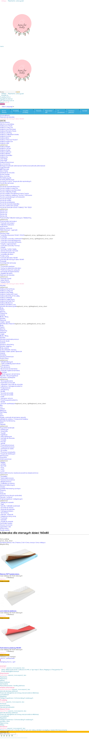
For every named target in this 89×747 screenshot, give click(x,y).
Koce (1, 492)
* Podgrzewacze (5, 388)
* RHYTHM (3, 466)
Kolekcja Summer (5, 136)
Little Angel (3, 160)
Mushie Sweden (5, 174)
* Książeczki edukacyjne (7, 454)
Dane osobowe (5, 682)
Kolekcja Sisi (4, 157)
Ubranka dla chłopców (7, 324)
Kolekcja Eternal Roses (7, 289)
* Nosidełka (3, 476)
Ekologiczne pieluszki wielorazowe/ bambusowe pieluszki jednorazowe (22, 166)
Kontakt (84, 111)
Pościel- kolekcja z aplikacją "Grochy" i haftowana (16, 195)
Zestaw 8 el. (4, 211)
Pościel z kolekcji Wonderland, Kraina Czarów (14, 193)
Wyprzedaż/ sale (48, 111)
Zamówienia (4, 684)
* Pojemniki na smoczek (7, 383)
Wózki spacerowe (5, 459)
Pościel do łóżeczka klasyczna (9, 186)
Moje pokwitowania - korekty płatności (12, 685)
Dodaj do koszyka (4, 581)
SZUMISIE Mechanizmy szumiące (10, 488)
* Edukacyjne (4, 429)
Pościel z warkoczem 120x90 (9, 206)
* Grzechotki (4, 431)
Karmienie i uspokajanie (7, 377)
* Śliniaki (2, 402)
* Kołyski (2, 247)
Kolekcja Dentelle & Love (8, 304)
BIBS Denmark (4, 169)
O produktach (61, 111)
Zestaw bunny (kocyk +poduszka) (11, 495)
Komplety (3, 355)
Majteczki (3, 320)
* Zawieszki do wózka (7, 448)
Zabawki (2, 424)
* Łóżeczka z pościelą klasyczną (10, 240)
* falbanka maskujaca (7, 225)
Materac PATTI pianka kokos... (10, 574)
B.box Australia (5, 176)
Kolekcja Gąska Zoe (6, 141)
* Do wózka (3, 450)
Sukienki (2, 315)
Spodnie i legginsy (5, 346)
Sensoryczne (4, 455)
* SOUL (2, 468)
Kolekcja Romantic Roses (8, 131)
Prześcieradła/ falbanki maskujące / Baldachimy (15, 218)
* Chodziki (3, 440)
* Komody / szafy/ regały (8, 249)
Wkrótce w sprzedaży (7, 124)
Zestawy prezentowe (7, 356)
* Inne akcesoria (5, 367)
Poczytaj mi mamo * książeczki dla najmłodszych (15, 181)
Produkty (16, 111)
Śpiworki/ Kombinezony (7, 421)
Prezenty (3, 490)
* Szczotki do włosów (6, 507)
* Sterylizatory (4, 389)
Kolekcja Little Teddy (6, 292)
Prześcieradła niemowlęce (8, 221)
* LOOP (2, 471)
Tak (2, 120)
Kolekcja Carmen (5, 148)
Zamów (2, 104)
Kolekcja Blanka (5, 153)
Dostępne (3, 542)
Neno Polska (4, 171)
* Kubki (2, 396)
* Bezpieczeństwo (5, 481)
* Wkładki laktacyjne (6, 362)
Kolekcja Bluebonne (6, 303)
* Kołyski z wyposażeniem (8, 244)
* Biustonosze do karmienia (8, 369)
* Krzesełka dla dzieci (6, 254)
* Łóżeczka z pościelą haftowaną (10, 242)
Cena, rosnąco (30, 542)
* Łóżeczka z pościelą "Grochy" (10, 245)
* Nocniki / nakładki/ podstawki (10, 506)
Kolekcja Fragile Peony (7, 299)
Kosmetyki (3, 372)
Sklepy (2, 725)
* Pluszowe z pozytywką (7, 452)
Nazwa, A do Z (11, 542)
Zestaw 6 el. (3, 212)
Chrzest (2, 487)
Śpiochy (2, 311)
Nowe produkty (5, 705)
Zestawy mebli (4, 233)
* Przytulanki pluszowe (7, 445)
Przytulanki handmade (7, 428)
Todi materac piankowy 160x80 (10, 648)
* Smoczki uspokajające (7, 403)
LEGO (2, 422)
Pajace (2, 310)
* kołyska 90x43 (5, 282)
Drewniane (3, 457)
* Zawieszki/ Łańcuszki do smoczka (11, 384)
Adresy (2, 680)
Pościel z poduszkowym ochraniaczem (12, 197)
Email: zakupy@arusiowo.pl (10, 671)
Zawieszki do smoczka (7, 173)
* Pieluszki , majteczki (6, 514)
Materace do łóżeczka (7, 275)
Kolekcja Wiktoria (5, 152)
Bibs (1, 405)
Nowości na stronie (6, 525)
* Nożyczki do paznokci (7, 509)
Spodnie (2, 318)
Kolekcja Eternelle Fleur (7, 301)
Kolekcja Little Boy (6, 133)
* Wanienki (3, 520)
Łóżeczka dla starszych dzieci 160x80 (12, 259)
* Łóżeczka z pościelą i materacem (11, 238)
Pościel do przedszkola (7, 202)
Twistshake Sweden (6, 523)
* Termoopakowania (6, 381)
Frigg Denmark (4, 167)
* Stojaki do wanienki (6, 521)
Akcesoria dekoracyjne (7, 485)
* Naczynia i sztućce (6, 398)
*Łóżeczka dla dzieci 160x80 (9, 258)
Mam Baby (3, 412)
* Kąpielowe (3, 435)
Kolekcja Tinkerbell (6, 297)
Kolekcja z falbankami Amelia (9, 134)
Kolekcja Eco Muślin (6, 126)
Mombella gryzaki (5, 178)
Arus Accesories (5, 164)
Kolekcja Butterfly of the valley (10, 296)
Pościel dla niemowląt (7, 183)
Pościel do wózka (5, 200)
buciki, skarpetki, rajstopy (8, 350)
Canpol (2, 409)
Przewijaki (3, 261)
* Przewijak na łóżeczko (7, 252)
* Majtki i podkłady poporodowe (10, 363)
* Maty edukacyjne (6, 436)
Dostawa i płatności (71, 111)
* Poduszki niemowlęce (7, 223)
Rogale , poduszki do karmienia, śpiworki (13, 417)
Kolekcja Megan (5, 147)
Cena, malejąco (40, 542)
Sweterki (2, 343)
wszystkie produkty (25, 111)
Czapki (2, 334)
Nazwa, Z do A (21, 542)
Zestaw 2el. (3, 216)
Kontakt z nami (5, 721)
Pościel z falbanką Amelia (8, 192)
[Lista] (0, 537)
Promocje (3, 703)
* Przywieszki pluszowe (7, 447)
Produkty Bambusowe (7, 179)
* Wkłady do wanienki (7, 502)
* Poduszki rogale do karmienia (10, 370)
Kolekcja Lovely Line (6, 127)
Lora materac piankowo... (8, 611)
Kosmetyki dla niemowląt (8, 263)
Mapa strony (4, 723)
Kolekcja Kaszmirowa (7, 162)
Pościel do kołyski (5, 199)
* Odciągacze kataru (6, 511)
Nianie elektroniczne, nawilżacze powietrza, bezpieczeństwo (19, 473)
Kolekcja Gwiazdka (6, 155)
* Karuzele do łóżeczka (7, 438)
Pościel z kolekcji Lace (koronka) (10, 190)
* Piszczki (3, 442)
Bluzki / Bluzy (4, 317)
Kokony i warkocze (6, 228)
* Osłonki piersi (4, 365)
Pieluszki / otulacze (6, 497)
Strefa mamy (4, 358)
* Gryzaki (3, 433)
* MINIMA (2, 462)
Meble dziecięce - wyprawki (8, 230)
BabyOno (3, 410)
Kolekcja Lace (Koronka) (8, 129)
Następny (7, 662)
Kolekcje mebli (4, 143)
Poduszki (3, 494)
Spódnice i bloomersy (7, 344)
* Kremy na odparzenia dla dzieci (10, 268)
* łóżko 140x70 (4, 280)
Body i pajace (4, 348)
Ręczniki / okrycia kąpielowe (9, 376)
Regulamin (3, 696)
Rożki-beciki (4, 226)
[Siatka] (0, 535)
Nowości (38, 111)
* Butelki (2, 391)
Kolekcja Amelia (5, 150)
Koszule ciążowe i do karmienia (10, 374)
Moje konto (3, 677)
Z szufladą (3, 237)
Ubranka (2, 285)
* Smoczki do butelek (6, 395)
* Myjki (2, 504)
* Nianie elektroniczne (7, 478)
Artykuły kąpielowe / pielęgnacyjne (11, 499)
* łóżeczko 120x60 (5, 278)
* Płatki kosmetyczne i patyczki (10, 270)
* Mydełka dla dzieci (6, 273)
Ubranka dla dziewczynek (8, 306)
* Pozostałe (3, 518)
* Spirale (2, 443)
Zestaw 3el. (3, 214)
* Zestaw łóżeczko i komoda (9, 251)
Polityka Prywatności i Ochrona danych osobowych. (16, 698)
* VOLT (2, 469)
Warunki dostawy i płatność (9, 691)
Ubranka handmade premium (9, 339)
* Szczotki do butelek (6, 393)
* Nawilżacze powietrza (7, 480)
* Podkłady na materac (7, 483)
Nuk (1, 414)
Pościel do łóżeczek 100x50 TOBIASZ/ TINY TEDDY (16, 207)
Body (1, 308)
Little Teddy (3, 159)
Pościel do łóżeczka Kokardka (9, 204)
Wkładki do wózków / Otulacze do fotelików (14, 419)
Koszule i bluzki (4, 341)
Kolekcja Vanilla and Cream (9, 294)
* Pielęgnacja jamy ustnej (8, 516)
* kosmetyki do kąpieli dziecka (9, 271)
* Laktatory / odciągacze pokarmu (11, 386)
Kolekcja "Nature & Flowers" (9, 140)
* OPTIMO (3, 464)
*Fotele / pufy (4, 256)
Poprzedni (7, 658)
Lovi (1, 407)
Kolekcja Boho (4, 138)
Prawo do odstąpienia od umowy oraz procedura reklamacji (19, 693)
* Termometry (4, 513)
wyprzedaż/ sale (5, 527)
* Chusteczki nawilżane (7, 266)
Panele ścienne (4, 530)
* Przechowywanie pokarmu (9, 400)
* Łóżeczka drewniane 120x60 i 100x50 (12, 235)
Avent (2, 415)
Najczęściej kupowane (7, 707)
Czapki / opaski (5, 322)
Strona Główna (4, 111)
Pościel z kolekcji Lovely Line (9, 188)
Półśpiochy (3, 313)
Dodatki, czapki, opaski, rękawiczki (11, 351)
